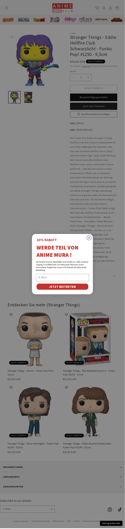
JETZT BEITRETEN (62, 287)
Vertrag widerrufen (111, 523)
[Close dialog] (89, 237)
